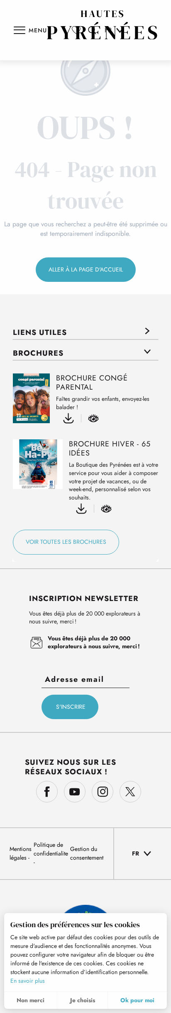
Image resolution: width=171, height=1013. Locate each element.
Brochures (38, 353)
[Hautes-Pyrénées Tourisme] (102, 24)
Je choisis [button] (82, 1000)
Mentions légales (21, 853)
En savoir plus (27, 981)
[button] (142, 853)
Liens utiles (40, 332)
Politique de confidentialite (51, 849)
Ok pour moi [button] (137, 1000)
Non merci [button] (30, 1000)
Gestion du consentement (86, 853)
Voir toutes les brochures (66, 542)
